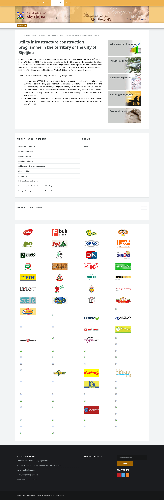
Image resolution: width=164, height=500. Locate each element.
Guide (36, 3)
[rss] (139, 3)
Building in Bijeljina (25, 161)
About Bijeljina (24, 171)
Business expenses (25, 151)
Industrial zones (24, 156)
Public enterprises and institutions (31, 166)
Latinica (143, 19)
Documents (57, 3)
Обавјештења (22, 25)
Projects (46, 3)
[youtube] (136, 3)
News (86, 146)
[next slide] (145, 208)
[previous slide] (142, 208)
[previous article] (145, 25)
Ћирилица (134, 19)
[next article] (142, 25)
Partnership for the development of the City (35, 186)
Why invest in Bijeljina (26, 146)
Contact (68, 3)
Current (27, 3)
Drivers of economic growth (28, 181)
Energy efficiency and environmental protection (36, 191)
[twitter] (133, 3)
